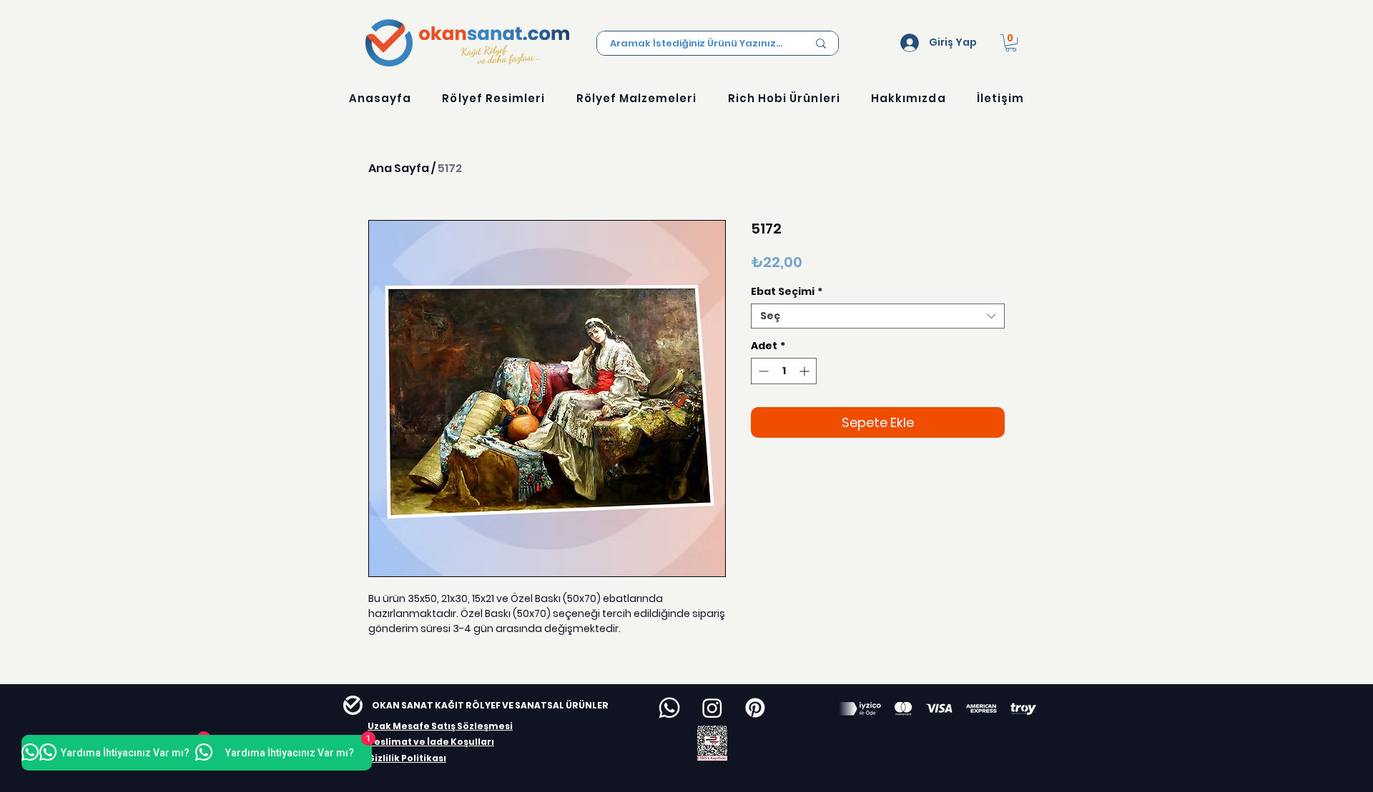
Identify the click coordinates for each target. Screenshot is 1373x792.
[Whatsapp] (669, 708)
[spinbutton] (784, 371)
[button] (1010, 42)
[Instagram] (712, 708)
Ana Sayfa (398, 168)
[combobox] (878, 316)
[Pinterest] (755, 708)
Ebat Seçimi (786, 292)
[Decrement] (762, 371)
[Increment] (806, 371)
